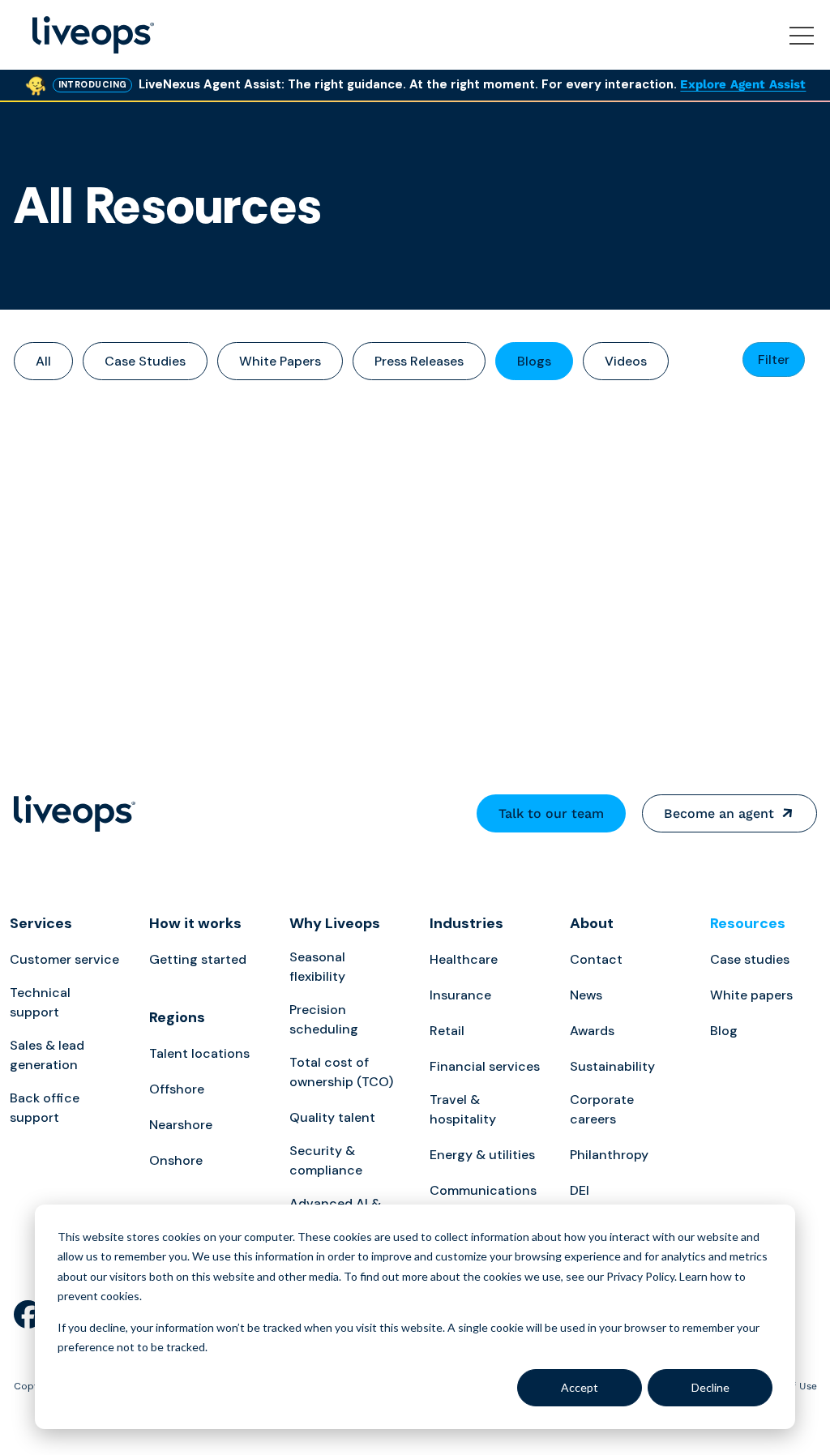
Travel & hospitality (463, 1109)
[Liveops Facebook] (28, 1316)
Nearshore (180, 1124)
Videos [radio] (626, 361)
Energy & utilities (482, 1154)
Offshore (176, 1089)
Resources (747, 923)
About (592, 923)
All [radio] (43, 361)
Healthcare (464, 959)
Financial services (485, 1066)
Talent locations (199, 1053)
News (586, 995)
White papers (751, 995)
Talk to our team (551, 813)
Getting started (197, 959)
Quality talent (332, 1117)
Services (41, 923)
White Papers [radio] (280, 361)
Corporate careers (602, 1109)
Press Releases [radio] (419, 361)
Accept (579, 1387)
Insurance (460, 995)
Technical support (40, 1002)
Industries (466, 923)
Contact (596, 959)
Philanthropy (609, 1154)
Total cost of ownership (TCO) (341, 1072)
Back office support (44, 1107)
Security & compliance (325, 1160)
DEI (579, 1190)
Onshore (176, 1160)
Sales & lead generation (47, 1055)
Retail (447, 1030)
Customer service (64, 959)
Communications (483, 1190)
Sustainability (612, 1066)
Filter (773, 359)
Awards (592, 1030)
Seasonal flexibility (317, 966)
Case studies (749, 959)
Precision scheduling (323, 1019)
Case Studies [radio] (145, 361)
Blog (724, 1030)
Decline (710, 1387)
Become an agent (719, 813)
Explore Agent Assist (743, 84)
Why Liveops (334, 923)
